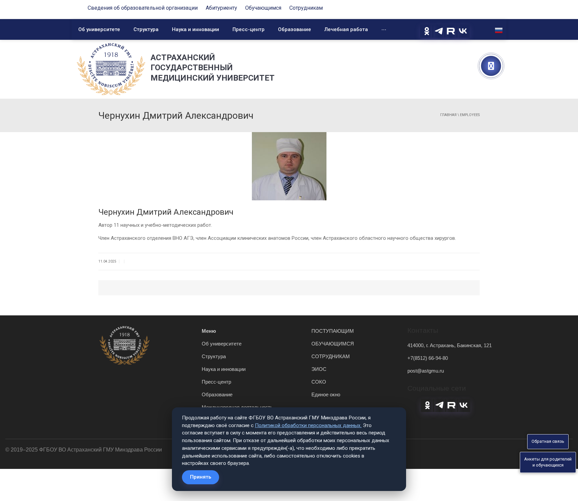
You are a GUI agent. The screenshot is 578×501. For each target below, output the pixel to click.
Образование (294, 29)
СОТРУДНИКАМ (330, 356)
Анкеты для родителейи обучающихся (548, 462)
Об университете (99, 29)
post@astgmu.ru (425, 371)
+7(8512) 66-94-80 (427, 358)
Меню (209, 331)
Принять (200, 477)
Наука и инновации (195, 29)
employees (470, 115)
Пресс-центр (248, 29)
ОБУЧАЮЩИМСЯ (332, 343)
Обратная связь (548, 441)
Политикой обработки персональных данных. (308, 425)
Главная (448, 115)
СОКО (318, 382)
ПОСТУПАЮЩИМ (332, 331)
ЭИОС (318, 369)
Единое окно (325, 394)
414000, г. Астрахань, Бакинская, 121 (449, 345)
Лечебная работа (346, 29)
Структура (146, 29)
